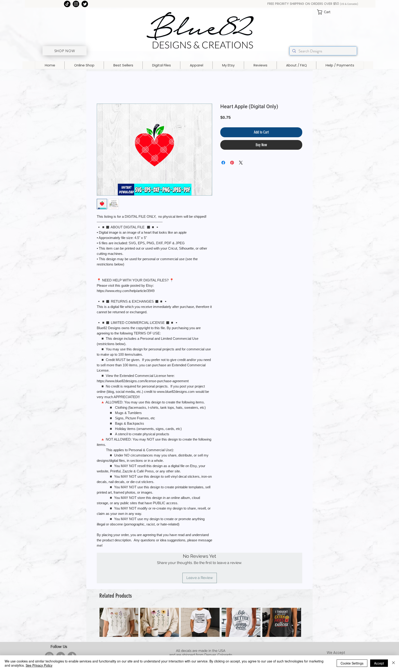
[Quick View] (119, 622)
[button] (326, 12)
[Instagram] (76, 4)
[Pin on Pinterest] (232, 162)
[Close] (393, 663)
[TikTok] (67, 4)
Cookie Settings (352, 663)
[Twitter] (85, 4)
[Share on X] (241, 162)
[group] (200, 622)
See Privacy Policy (39, 665)
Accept (379, 663)
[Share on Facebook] (223, 162)
